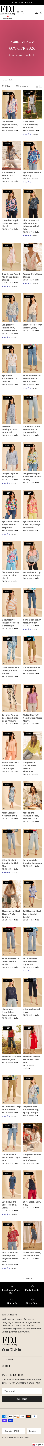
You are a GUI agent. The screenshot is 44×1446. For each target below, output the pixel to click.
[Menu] (18, 12)
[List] (40, 86)
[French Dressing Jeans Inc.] (7, 12)
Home (4, 80)
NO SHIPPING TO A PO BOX (22, 2)
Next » (29, 1278)
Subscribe (22, 1399)
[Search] (23, 12)
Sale (11, 80)
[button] (38, 1444)
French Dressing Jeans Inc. (18, 1437)
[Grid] (37, 86)
